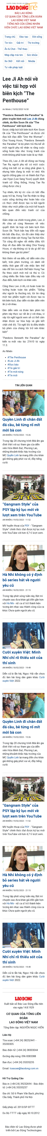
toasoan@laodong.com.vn (24, 1068)
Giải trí (20, 42)
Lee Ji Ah (32, 118)
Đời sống (37, 36)
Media (31, 61)
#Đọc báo (13, 364)
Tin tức (9, 42)
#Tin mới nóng (15, 371)
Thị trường (33, 42)
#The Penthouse (17, 357)
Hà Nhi (10, 603)
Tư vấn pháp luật (14, 67)
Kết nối (20, 61)
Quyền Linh (13, 455)
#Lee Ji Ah (13, 360)
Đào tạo (23, 36)
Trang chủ (10, 36)
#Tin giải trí (14, 368)
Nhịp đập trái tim (14, 55)
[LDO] (23, 403)
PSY (27, 525)
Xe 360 (8, 61)
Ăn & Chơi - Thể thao (16, 48)
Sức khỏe (32, 55)
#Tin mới (12, 375)
